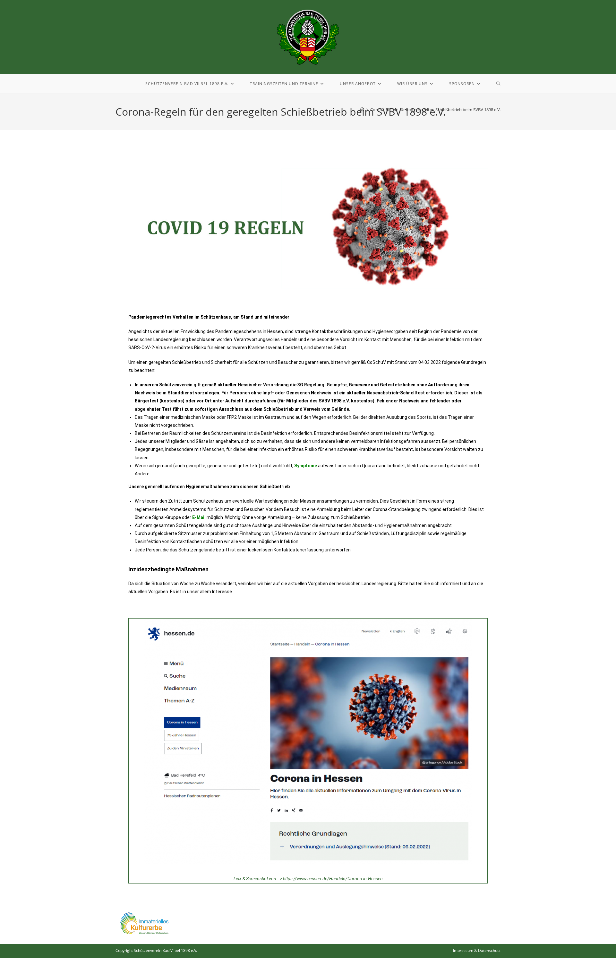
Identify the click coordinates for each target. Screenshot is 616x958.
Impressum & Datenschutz (477, 950)
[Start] (362, 109)
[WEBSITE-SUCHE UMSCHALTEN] (498, 83)
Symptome (305, 465)
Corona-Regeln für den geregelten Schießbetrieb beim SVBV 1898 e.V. (435, 109)
